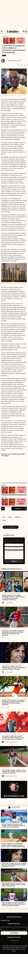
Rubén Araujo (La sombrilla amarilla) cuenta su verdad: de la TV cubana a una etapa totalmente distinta (13, 597)
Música (4, 520)
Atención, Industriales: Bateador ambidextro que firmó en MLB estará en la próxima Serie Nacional (13, 633)
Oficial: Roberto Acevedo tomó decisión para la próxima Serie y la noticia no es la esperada (13, 825)
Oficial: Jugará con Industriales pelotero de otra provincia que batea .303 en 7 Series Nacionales (13, 845)
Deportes (7, 628)
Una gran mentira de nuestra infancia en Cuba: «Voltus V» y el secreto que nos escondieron (13, 737)
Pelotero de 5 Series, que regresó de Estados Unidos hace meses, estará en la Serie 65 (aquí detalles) (13, 702)
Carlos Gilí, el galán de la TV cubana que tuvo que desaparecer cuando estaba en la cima (14, 667)
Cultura (10, 517)
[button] (2, 31)
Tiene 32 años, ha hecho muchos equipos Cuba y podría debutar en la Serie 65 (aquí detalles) (13, 904)
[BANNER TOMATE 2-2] (14, 40)
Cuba (3, 517)
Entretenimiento (14, 593)
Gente (19, 593)
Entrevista (18, 517)
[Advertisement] (14, 15)
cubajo (14, 420)
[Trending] (25, 644)
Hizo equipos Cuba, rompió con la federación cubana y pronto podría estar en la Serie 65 (14, 771)
